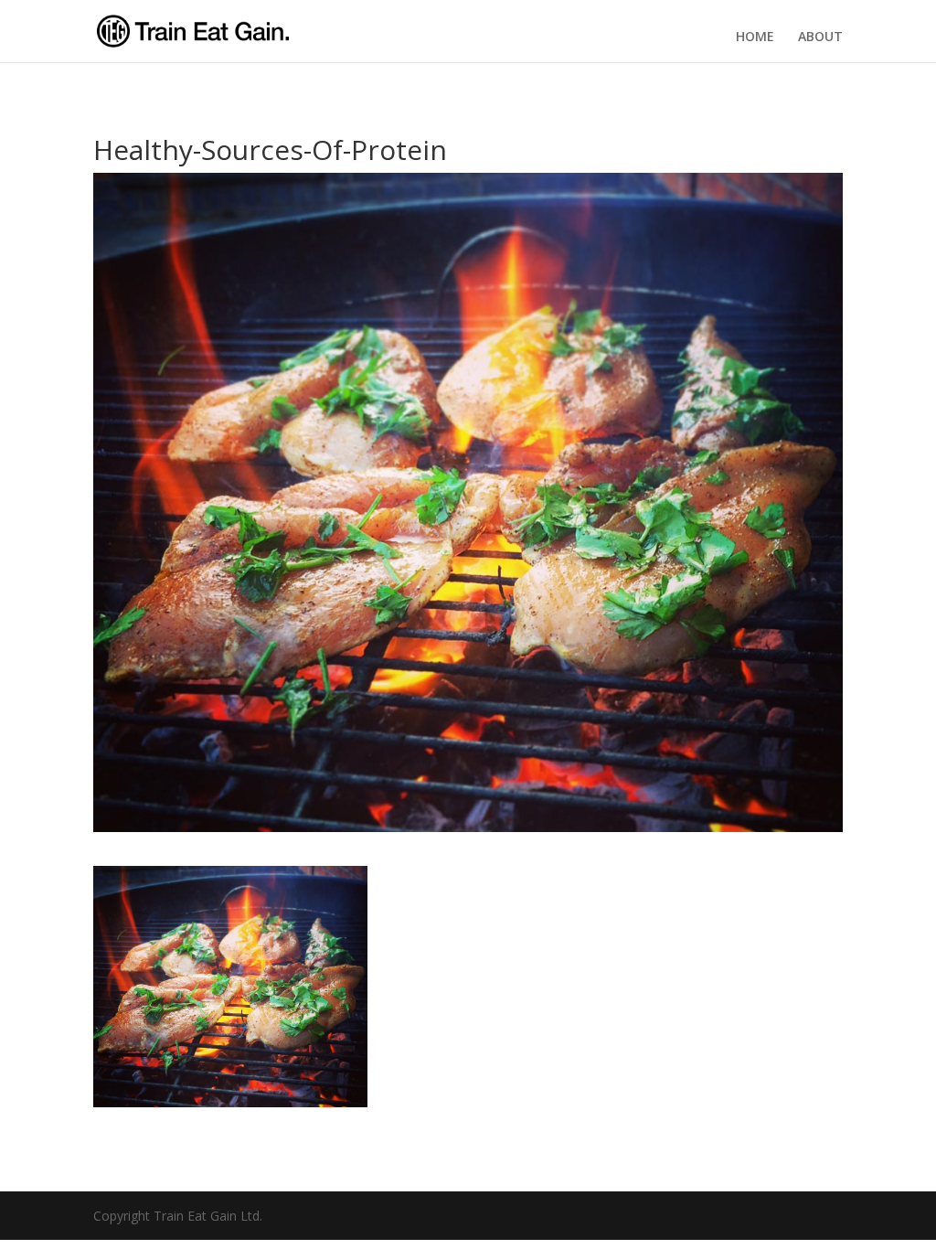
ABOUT (820, 36)
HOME (755, 36)
